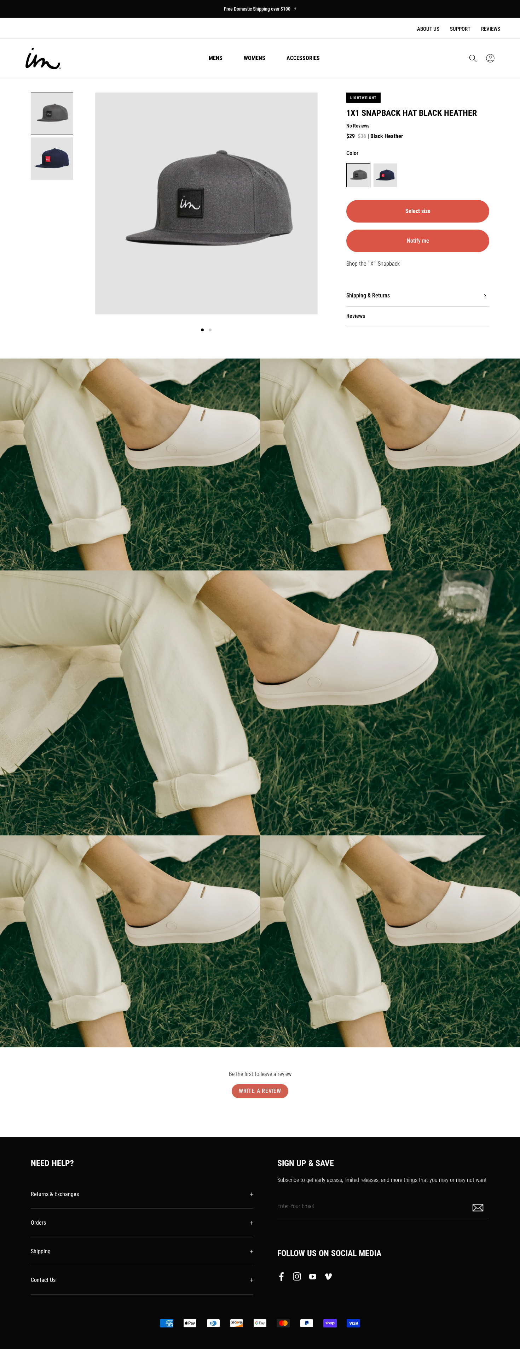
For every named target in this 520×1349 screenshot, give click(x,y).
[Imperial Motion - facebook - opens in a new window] (283, 1278)
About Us (428, 29)
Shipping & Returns (368, 295)
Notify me (418, 240)
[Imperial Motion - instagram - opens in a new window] (297, 1278)
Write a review (260, 1091)
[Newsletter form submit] (478, 1207)
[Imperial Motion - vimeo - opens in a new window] (328, 1278)
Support (460, 29)
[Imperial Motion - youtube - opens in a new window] (312, 1278)
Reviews (490, 29)
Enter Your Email (295, 1206)
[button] (473, 58)
